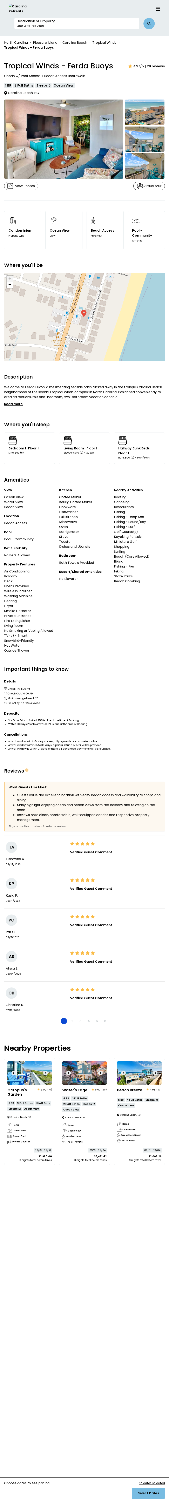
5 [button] (97, 1021)
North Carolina (16, 42)
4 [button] (89, 1021)
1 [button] (64, 1021)
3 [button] (80, 1021)
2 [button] (72, 1021)
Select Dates (148, 1493)
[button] (76, 23)
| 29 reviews (155, 66)
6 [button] (105, 1021)
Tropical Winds (104, 42)
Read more (13, 404)
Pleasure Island (45, 42)
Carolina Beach (74, 42)
